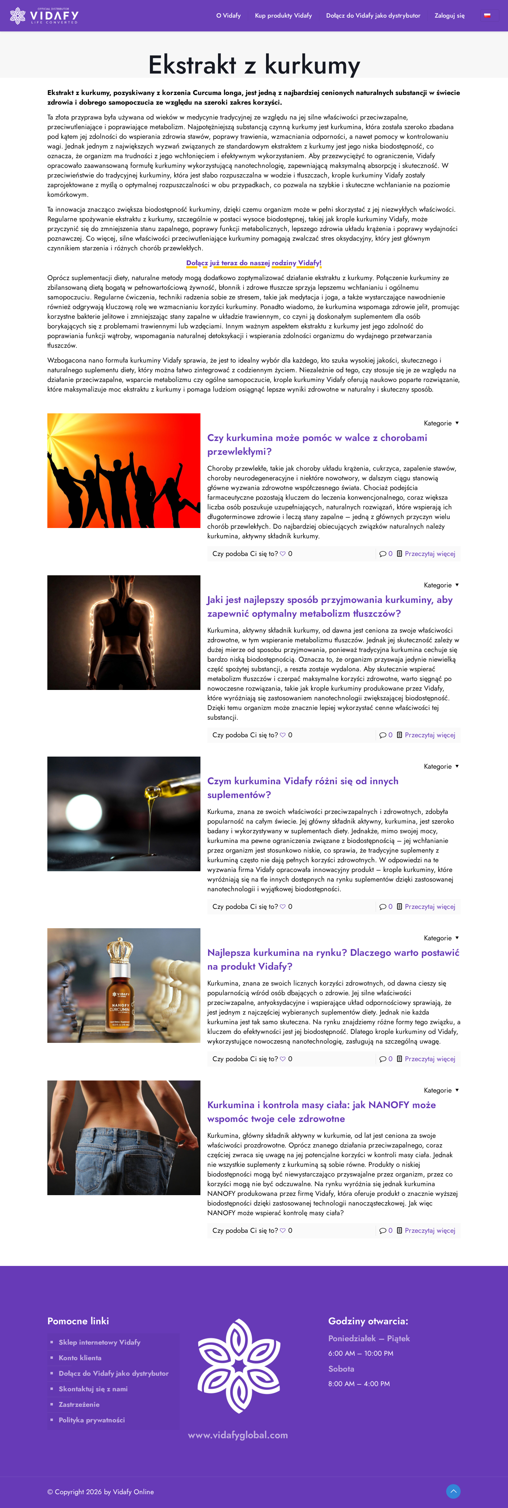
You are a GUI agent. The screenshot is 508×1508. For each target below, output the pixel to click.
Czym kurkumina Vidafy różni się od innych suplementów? (303, 788)
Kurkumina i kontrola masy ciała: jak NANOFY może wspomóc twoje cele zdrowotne (321, 1112)
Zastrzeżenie (79, 1405)
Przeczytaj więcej (430, 554)
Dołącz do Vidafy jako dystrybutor (114, 1373)
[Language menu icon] (489, 15)
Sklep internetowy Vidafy (99, 1342)
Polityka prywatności (92, 1420)
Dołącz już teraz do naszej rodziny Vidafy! (254, 263)
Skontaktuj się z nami (93, 1389)
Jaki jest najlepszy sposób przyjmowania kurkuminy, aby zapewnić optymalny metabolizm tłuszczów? (330, 607)
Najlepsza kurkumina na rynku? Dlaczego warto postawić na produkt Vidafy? (333, 959)
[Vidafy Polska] (44, 15)
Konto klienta (80, 1358)
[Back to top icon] (453, 1491)
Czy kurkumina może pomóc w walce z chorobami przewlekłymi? (317, 445)
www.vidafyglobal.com (238, 1435)
